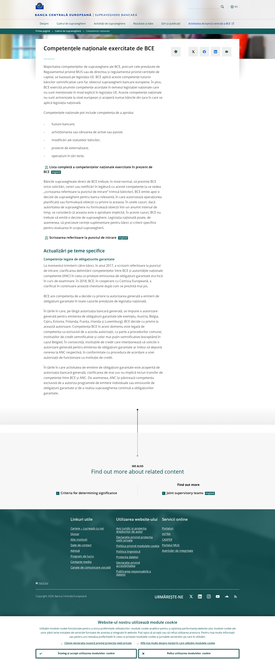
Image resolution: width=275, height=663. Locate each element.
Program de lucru (82, 556)
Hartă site (43, 583)
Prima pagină (43, 31)
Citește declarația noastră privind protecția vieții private (98, 643)
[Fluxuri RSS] (235, 596)
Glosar (75, 534)
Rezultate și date (143, 24)
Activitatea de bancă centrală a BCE (209, 24)
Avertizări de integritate (177, 551)
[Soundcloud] (226, 596)
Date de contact (81, 545)
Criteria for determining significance (89, 493)
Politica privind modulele (137, 546)
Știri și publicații (170, 24)
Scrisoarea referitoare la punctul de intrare (82, 238)
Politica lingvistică (128, 551)
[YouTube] (218, 596)
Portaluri (168, 528)
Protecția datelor (127, 557)
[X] (191, 596)
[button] (228, 6)
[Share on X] (193, 51)
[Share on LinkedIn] (215, 51)
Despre (44, 24)
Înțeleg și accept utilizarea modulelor (86, 653)
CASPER (167, 539)
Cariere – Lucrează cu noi (87, 528)
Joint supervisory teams (185, 493)
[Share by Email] (226, 51)
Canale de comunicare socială (91, 567)
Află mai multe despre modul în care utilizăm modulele (178, 643)
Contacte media (81, 562)
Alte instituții (79, 539)
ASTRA (166, 534)
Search (222, 7)
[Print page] (176, 51)
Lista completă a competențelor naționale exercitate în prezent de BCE (98, 170)
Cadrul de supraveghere (71, 24)
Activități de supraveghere (109, 24)
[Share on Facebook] (204, 51)
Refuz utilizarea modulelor (189, 653)
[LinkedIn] (200, 596)
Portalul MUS (171, 545)
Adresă (75, 551)
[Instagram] (209, 596)
